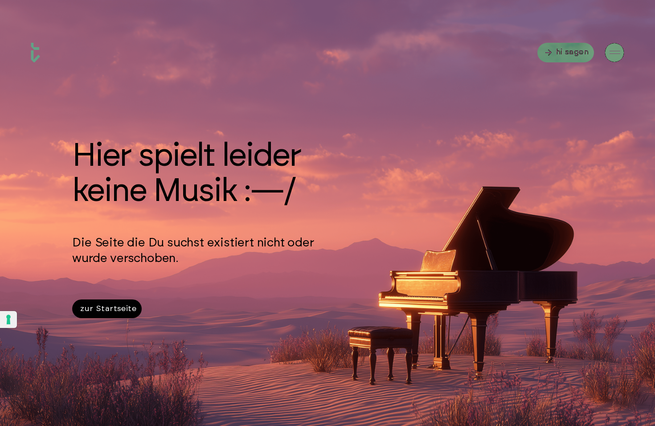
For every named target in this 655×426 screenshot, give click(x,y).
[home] (35, 52)
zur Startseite (108, 309)
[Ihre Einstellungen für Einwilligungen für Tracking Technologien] (8, 319)
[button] (614, 52)
